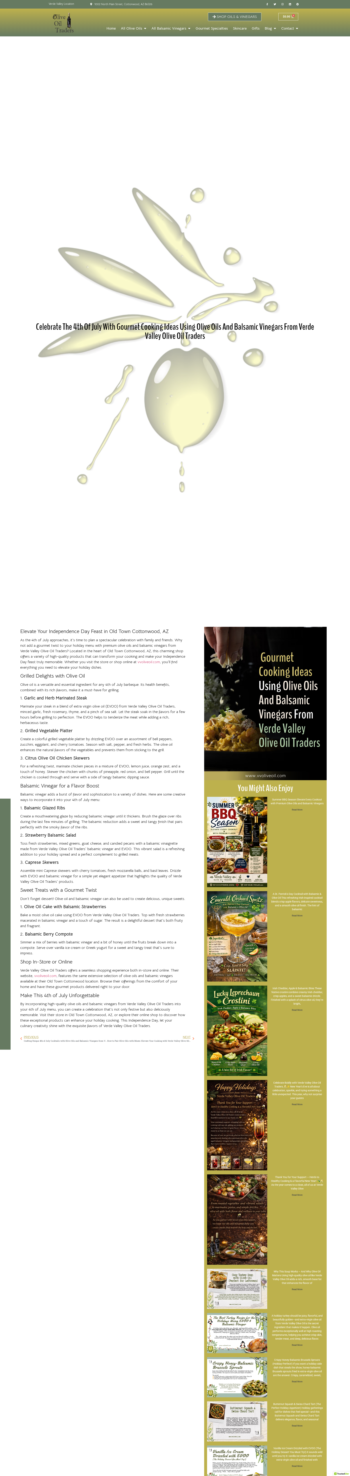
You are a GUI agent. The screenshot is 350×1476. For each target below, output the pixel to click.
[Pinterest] (298, 4)
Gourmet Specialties (212, 28)
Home (111, 28)
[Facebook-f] (267, 4)
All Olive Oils (131, 28)
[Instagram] (282, 4)
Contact (287, 28)
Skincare (240, 28)
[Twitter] (275, 4)
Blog (268, 28)
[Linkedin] (290, 4)
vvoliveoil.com (149, 662)
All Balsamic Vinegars (168, 28)
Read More (297, 809)
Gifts (256, 28)
